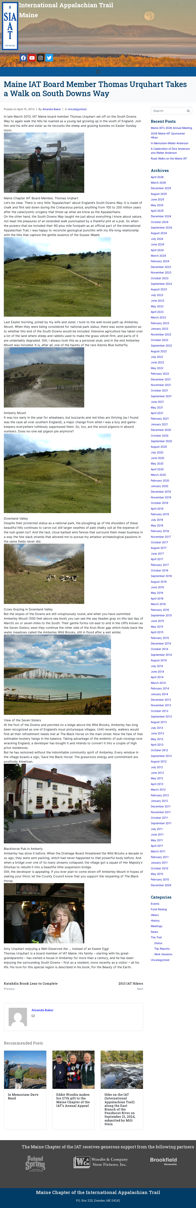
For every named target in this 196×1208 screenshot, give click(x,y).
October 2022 (159, 340)
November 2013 (161, 705)
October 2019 (159, 502)
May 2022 (157, 368)
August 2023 (159, 289)
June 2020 (157, 458)
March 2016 (158, 604)
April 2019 (157, 508)
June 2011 (157, 834)
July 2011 (157, 829)
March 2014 (158, 682)
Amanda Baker (51, 109)
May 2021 (157, 407)
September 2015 (161, 615)
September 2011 (161, 823)
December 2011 (161, 806)
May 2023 (157, 306)
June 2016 (157, 587)
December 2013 (161, 699)
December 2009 (161, 885)
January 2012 (159, 800)
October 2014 (159, 649)
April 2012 (157, 784)
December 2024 (161, 216)
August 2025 (159, 193)
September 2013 (161, 716)
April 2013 (157, 744)
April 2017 (157, 559)
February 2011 (160, 857)
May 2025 (157, 205)
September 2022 (161, 345)
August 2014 (159, 660)
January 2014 (159, 694)
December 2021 (161, 379)
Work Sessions (163, 954)
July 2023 (157, 295)
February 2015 (160, 637)
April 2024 (157, 250)
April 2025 (157, 210)
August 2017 (159, 547)
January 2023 (159, 328)
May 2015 (157, 626)
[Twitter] (49, 58)
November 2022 (161, 334)
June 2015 (157, 620)
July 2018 (157, 519)
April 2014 (157, 677)
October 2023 (159, 278)
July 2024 (157, 238)
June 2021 (157, 401)
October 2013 (159, 711)
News (154, 931)
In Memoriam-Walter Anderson (169, 143)
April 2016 (157, 598)
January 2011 (159, 862)
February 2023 (160, 323)
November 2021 (161, 384)
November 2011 (161, 812)
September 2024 (161, 227)
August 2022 (159, 351)
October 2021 (159, 390)
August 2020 (159, 446)
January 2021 (159, 424)
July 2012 (157, 767)
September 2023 (161, 283)
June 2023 (157, 300)
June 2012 (157, 772)
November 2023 (161, 272)
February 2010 (160, 879)
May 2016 (157, 592)
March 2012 (158, 789)
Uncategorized (77, 109)
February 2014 (160, 688)
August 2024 (159, 233)
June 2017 (157, 553)
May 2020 (157, 463)
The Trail (156, 937)
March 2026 (158, 182)
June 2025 (157, 199)
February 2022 (160, 373)
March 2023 (158, 317)
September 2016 (161, 576)
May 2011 (157, 840)
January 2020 (159, 486)
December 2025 (161, 188)
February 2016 (160, 609)
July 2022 (157, 356)
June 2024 (157, 244)
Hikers (155, 915)
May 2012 (157, 778)
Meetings (156, 926)
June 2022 (157, 362)
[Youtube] (32, 58)
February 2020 (160, 480)
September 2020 (161, 441)
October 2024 (159, 222)
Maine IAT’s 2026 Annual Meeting (171, 127)
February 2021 (160, 418)
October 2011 (159, 817)
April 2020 (157, 469)
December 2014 (161, 643)
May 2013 (157, 739)
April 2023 (157, 311)
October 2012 (159, 750)
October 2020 (159, 435)
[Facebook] (23, 58)
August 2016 (159, 581)
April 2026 (157, 177)
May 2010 (157, 873)
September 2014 (161, 654)
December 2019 (161, 491)
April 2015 (157, 632)
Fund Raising (159, 909)
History (155, 920)
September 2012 (161, 755)
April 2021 (157, 413)
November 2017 (161, 536)
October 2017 (159, 542)
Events (155, 903)
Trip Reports (162, 948)
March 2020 (158, 474)
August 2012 (159, 761)
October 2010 (159, 868)
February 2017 (160, 564)
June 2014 (157, 671)
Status (158, 943)
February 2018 (160, 531)
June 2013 (157, 733)
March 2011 (158, 851)
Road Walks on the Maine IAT (169, 158)
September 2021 (161, 396)
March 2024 (158, 255)
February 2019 (160, 514)
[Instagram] (40, 58)
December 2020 (161, 429)
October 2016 (159, 570)
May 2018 (157, 525)
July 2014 (157, 666)
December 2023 (161, 266)
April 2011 (157, 845)
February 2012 (160, 795)
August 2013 (159, 722)
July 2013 (157, 727)
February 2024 (160, 261)
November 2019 (161, 497)
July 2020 (157, 452)
